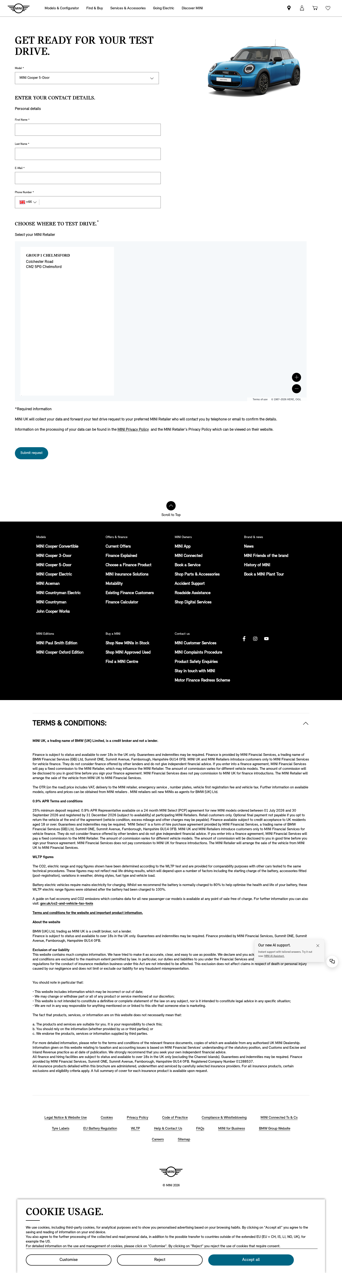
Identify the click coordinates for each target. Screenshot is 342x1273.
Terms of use (260, 399)
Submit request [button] (31, 453)
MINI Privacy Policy (133, 430)
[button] (296, 377)
